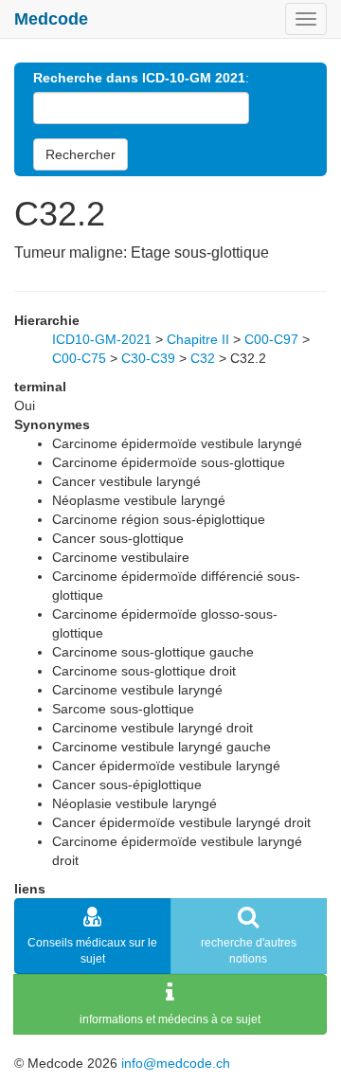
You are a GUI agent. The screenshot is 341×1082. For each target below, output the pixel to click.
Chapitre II (198, 339)
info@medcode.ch (175, 1063)
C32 (202, 358)
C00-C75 (79, 358)
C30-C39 (148, 358)
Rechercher (80, 154)
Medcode (51, 18)
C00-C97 (271, 339)
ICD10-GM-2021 (102, 339)
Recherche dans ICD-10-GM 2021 (139, 77)
